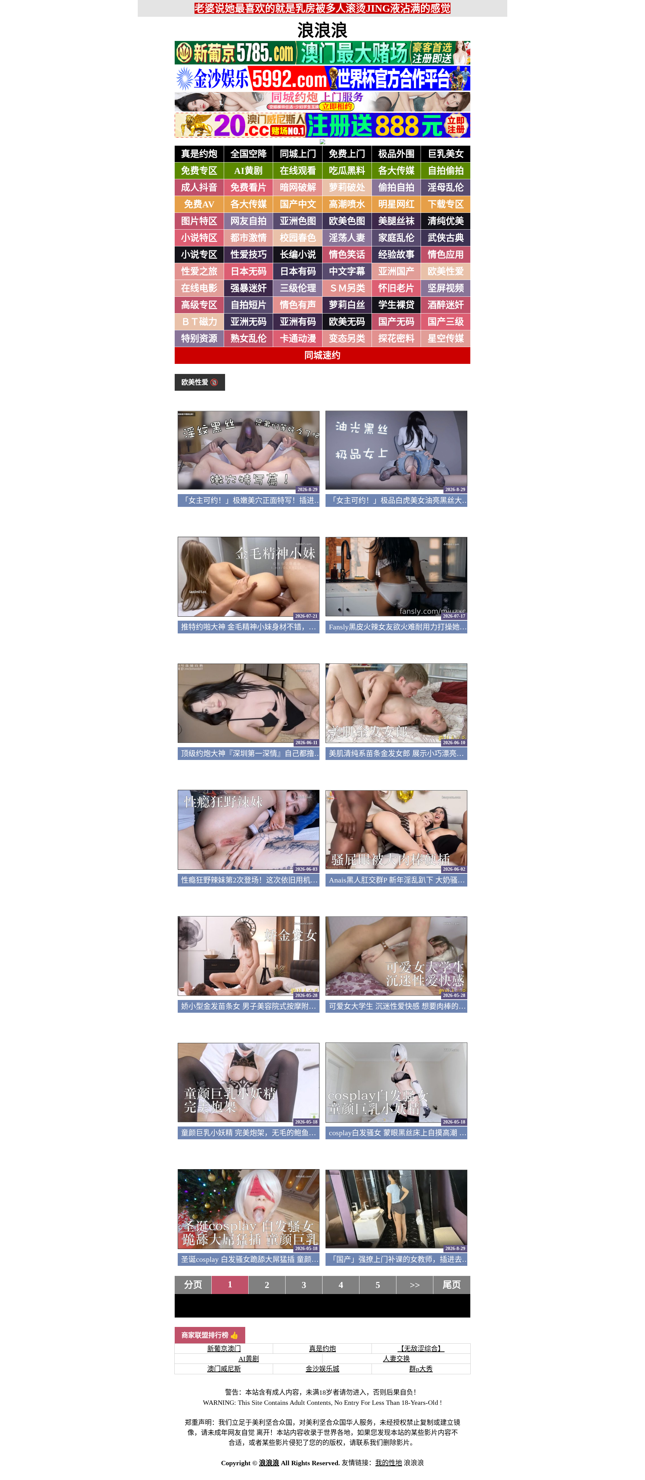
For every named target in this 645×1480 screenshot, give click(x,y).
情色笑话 (347, 255)
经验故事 (396, 255)
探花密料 (396, 339)
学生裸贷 (396, 305)
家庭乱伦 (396, 238)
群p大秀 (421, 1369)
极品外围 (396, 154)
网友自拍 (248, 221)
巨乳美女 (446, 154)
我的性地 (388, 1463)
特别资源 (199, 339)
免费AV (199, 204)
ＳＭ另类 (347, 288)
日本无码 (248, 272)
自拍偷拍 (446, 171)
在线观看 (298, 171)
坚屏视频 (446, 288)
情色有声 (298, 305)
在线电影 (199, 288)
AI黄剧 (248, 171)
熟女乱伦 (248, 339)
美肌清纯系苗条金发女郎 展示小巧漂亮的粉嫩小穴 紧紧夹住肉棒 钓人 (443, 753)
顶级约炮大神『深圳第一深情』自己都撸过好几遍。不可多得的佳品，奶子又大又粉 (318, 753)
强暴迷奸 (248, 288)
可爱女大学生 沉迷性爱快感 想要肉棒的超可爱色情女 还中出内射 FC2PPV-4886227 (463, 1006)
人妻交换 (396, 1359)
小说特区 (199, 238)
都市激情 (248, 238)
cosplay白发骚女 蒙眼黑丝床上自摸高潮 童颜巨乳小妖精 (420, 1133)
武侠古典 (446, 238)
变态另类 (347, 339)
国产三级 (446, 322)
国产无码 (396, 322)
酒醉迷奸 (446, 305)
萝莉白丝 (347, 305)
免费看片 (248, 188)
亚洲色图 (298, 221)
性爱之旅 (199, 272)
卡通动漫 (298, 339)
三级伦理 (298, 288)
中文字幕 (347, 272)
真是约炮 (199, 154)
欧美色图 (347, 221)
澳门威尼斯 (224, 1369)
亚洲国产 (396, 272)
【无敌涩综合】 (420, 1348)
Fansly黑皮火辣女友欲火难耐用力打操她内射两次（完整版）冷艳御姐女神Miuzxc (461, 627)
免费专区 (199, 171)
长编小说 (298, 255)
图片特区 (199, 221)
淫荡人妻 (347, 238)
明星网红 (396, 204)
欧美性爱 (446, 272)
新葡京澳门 (224, 1348)
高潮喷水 (347, 204)
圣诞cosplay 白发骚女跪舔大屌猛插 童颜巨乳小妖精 (264, 1259)
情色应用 (446, 255)
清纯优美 (446, 221)
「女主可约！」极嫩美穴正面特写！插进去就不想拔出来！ (277, 500)
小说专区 (199, 255)
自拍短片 (248, 305)
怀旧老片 (396, 288)
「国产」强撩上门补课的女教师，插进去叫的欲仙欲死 (417, 1259)
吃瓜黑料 (347, 171)
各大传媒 (396, 171)
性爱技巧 (248, 255)
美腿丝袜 (396, 221)
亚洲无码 (248, 322)
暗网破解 (298, 188)
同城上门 (298, 154)
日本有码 (298, 272)
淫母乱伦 (446, 188)
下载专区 (446, 204)
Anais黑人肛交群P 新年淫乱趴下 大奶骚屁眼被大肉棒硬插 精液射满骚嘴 (446, 880)
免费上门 (347, 154)
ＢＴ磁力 (199, 322)
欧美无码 (347, 322)
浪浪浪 (322, 30)
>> (415, 1285)
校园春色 (298, 238)
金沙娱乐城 (322, 1369)
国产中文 (298, 204)
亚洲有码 (298, 322)
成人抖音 (199, 188)
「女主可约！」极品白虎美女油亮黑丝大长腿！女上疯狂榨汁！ (432, 500)
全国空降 (248, 154)
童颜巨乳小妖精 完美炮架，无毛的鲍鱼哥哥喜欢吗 (263, 1133)
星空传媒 (446, 339)
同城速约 (322, 355)
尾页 (452, 1285)
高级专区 (199, 305)
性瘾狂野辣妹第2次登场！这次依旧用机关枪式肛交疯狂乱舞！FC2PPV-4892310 (309, 880)
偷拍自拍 (396, 188)
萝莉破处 (347, 188)
